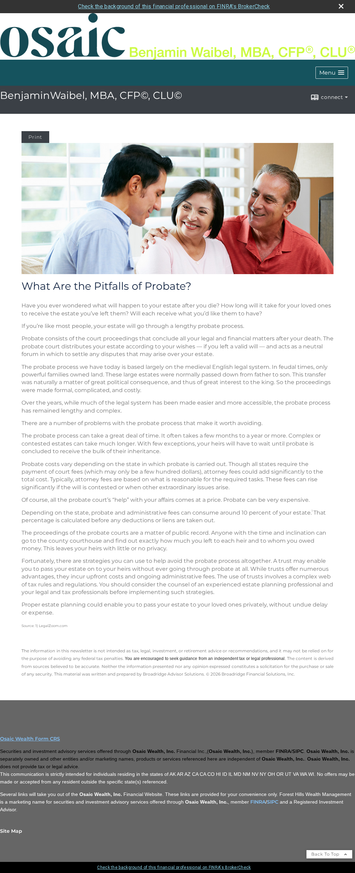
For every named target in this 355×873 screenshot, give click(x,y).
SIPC (272, 802)
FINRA (258, 802)
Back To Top (326, 854)
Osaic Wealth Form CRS (30, 739)
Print (35, 137)
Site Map (11, 831)
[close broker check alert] (341, 6)
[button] (331, 73)
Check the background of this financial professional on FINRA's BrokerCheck (174, 6)
